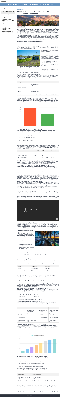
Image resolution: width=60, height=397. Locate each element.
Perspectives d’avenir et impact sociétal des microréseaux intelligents (8, 32)
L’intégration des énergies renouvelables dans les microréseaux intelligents (8, 20)
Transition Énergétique (20, 9)
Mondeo (4, 1)
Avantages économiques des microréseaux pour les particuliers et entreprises (8, 16)
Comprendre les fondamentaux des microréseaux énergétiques (8, 12)
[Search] (52, 4)
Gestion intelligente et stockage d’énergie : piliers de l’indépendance (8, 24)
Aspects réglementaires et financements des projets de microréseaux (7, 28)
